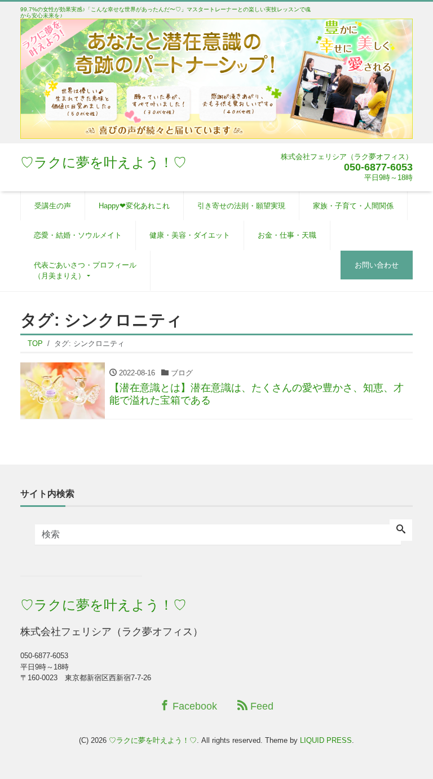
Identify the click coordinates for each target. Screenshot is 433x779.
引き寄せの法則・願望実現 (241, 206)
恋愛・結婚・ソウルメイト (78, 235)
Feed (260, 706)
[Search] (401, 530)
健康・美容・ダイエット (189, 235)
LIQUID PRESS (326, 740)
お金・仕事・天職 (287, 235)
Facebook (193, 706)
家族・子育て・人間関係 (353, 206)
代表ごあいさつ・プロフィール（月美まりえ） (85, 271)
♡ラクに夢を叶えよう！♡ (103, 162)
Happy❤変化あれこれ (134, 206)
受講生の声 (52, 206)
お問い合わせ (377, 265)
